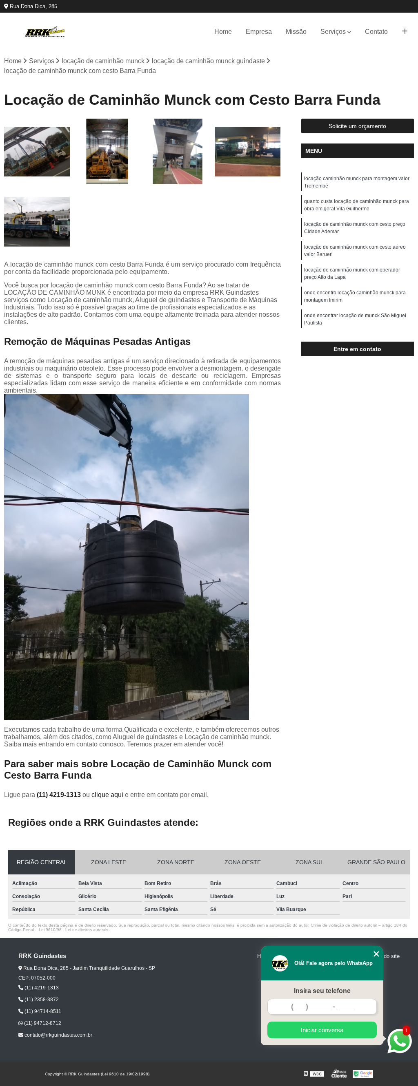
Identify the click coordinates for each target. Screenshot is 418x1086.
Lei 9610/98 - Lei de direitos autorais (73, 929)
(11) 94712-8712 (42, 1023)
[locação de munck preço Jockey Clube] (37, 152)
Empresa (259, 31)
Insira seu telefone (322, 990)
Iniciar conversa (322, 1029)
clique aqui (107, 794)
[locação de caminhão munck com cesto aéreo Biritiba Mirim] (178, 152)
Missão (296, 31)
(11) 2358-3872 (41, 999)
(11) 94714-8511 (42, 1011)
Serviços (333, 31)
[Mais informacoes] (405, 32)
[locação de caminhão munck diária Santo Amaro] (107, 152)
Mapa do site (384, 956)
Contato (376, 31)
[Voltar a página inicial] (45, 32)
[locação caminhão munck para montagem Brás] (248, 152)
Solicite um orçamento (357, 126)
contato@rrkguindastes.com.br (57, 1035)
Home (223, 31)
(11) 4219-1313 (59, 794)
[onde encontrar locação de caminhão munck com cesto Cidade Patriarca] (37, 222)
